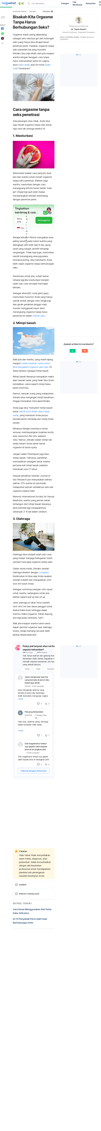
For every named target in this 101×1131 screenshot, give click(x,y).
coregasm (44, 572)
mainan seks (39, 315)
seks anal (24, 64)
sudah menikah (29, 363)
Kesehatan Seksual (19, 11)
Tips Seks (32, 11)
